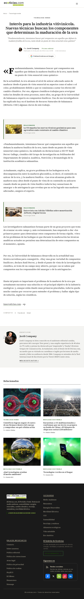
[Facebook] (47, 576)
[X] (53, 576)
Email (29, 313)
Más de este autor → (29, 360)
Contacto (10, 544)
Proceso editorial (47, 48)
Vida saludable (49, 531)
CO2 (44, 515)
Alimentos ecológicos (51, 527)
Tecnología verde (15, 13)
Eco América (48, 535)
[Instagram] (64, 576)
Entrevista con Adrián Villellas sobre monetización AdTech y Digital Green (48, 211)
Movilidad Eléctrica (51, 511)
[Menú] (77, 4)
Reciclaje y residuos (51, 523)
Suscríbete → (53, 553)
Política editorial (13, 552)
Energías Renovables (51, 508)
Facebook (21, 313)
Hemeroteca (11, 580)
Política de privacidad (15, 564)
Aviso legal (11, 560)
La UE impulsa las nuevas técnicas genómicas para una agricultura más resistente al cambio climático (50, 129)
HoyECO (10, 572)
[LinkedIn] (70, 576)
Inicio (5, 13)
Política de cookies (14, 568)
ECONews (10, 576)
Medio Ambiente (49, 500)
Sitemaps (10, 584)
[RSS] (59, 576)
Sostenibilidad (49, 519)
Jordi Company (33, 48)
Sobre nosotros (13, 548)
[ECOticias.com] (13, 4)
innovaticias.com (12, 304)
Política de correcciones (16, 556)
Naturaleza (47, 503)
